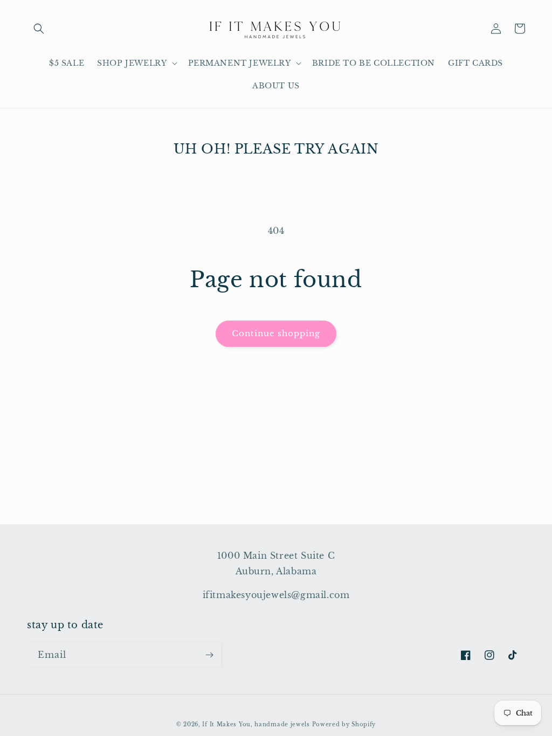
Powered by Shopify (344, 724)
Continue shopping (276, 333)
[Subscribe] (209, 655)
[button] (39, 28)
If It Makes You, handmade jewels (255, 724)
